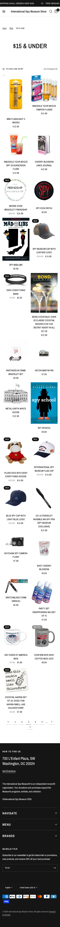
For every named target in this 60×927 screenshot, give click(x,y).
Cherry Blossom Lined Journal (44, 163)
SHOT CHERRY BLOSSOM (44, 567)
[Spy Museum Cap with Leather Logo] (44, 231)
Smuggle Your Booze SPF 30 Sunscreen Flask (16, 165)
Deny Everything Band (16, 291)
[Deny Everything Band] (15, 279)
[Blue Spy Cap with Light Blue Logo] (15, 498)
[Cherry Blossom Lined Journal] (44, 144)
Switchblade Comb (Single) (16, 599)
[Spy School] (44, 403)
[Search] (50, 11)
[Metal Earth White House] (15, 393)
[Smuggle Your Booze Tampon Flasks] (44, 88)
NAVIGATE (9, 813)
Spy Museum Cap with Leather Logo (44, 250)
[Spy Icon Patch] (44, 190)
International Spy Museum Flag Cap (44, 468)
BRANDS (8, 836)
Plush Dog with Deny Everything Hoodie (16, 474)
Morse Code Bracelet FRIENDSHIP (15, 207)
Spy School (44, 428)
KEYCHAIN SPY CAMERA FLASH (15, 555)
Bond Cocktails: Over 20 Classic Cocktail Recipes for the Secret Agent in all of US (44, 324)
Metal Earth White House (16, 410)
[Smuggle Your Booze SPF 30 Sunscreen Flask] (15, 144)
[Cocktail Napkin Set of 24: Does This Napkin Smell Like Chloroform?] (15, 680)
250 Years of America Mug (15, 656)
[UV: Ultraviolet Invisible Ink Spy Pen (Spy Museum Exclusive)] (44, 498)
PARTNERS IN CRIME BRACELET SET (16, 372)
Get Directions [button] (9, 771)
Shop (11, 28)
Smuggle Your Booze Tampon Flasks (44, 107)
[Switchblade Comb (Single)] (15, 585)
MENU (6, 824)
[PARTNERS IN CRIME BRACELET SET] (15, 352)
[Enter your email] (54, 868)
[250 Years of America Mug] (15, 637)
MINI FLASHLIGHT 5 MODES (16, 120)
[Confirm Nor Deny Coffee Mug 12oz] (44, 637)
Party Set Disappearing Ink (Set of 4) (44, 612)
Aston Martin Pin (44, 370)
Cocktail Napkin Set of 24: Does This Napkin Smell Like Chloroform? (16, 702)
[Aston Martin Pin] (44, 352)
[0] (55, 11)
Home (4, 28)
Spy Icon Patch (44, 208)
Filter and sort (14, 69)
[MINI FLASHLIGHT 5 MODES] (15, 95)
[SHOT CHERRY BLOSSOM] (44, 548)
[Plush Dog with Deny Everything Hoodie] (15, 452)
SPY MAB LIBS (15, 264)
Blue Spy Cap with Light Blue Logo (16, 517)
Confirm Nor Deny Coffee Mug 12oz (44, 656)
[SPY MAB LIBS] (15, 239)
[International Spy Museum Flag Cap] (44, 449)
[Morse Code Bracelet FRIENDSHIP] (15, 189)
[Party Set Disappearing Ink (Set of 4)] (44, 591)
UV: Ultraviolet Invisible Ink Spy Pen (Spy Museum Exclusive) (44, 521)
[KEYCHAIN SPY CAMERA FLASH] (15, 542)
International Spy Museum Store (28, 11)
